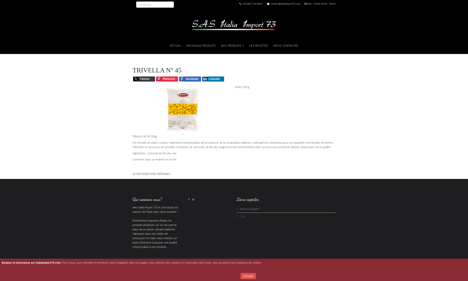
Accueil (175, 45)
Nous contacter (286, 45)
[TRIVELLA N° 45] (182, 109)
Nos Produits (231, 45)
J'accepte (248, 276)
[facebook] (189, 199)
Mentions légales (249, 209)
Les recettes (259, 45)
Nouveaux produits (201, 45)
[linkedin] (193, 199)
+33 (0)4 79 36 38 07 (252, 3)
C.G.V (242, 216)
